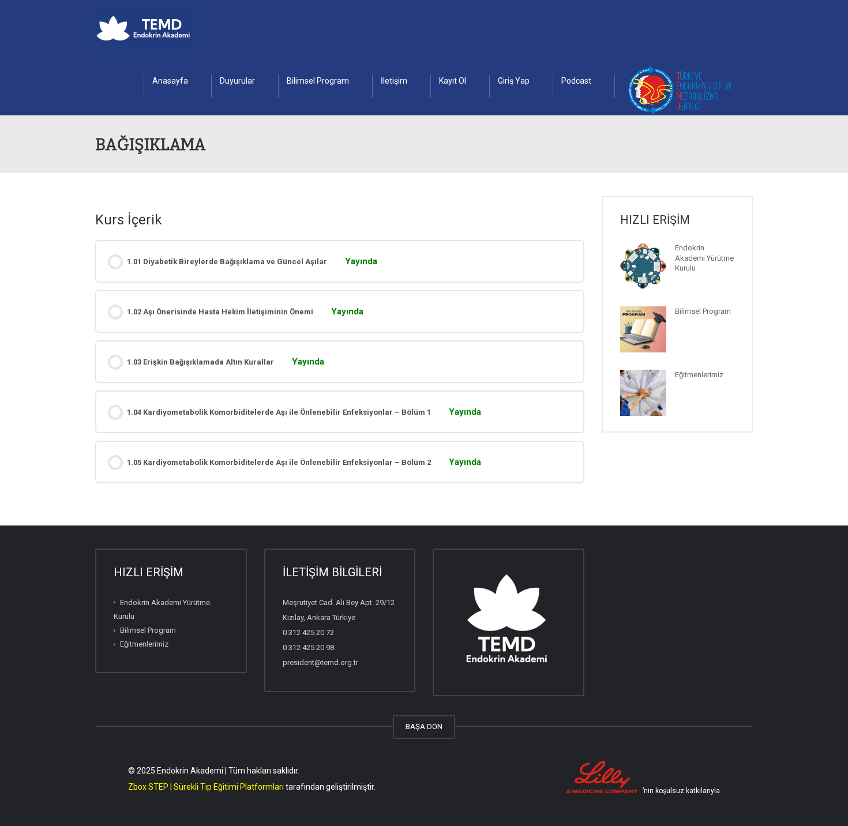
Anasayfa (170, 80)
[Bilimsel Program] (643, 329)
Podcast (576, 80)
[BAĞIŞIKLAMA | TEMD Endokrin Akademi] (144, 28)
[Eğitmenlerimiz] (643, 393)
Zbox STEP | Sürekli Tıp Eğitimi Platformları (206, 786)
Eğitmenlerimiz (699, 374)
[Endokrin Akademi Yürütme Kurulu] (643, 266)
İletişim (394, 80)
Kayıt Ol (452, 80)
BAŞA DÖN (424, 726)
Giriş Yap (514, 80)
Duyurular (237, 80)
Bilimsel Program (318, 80)
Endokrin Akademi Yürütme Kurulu (704, 257)
